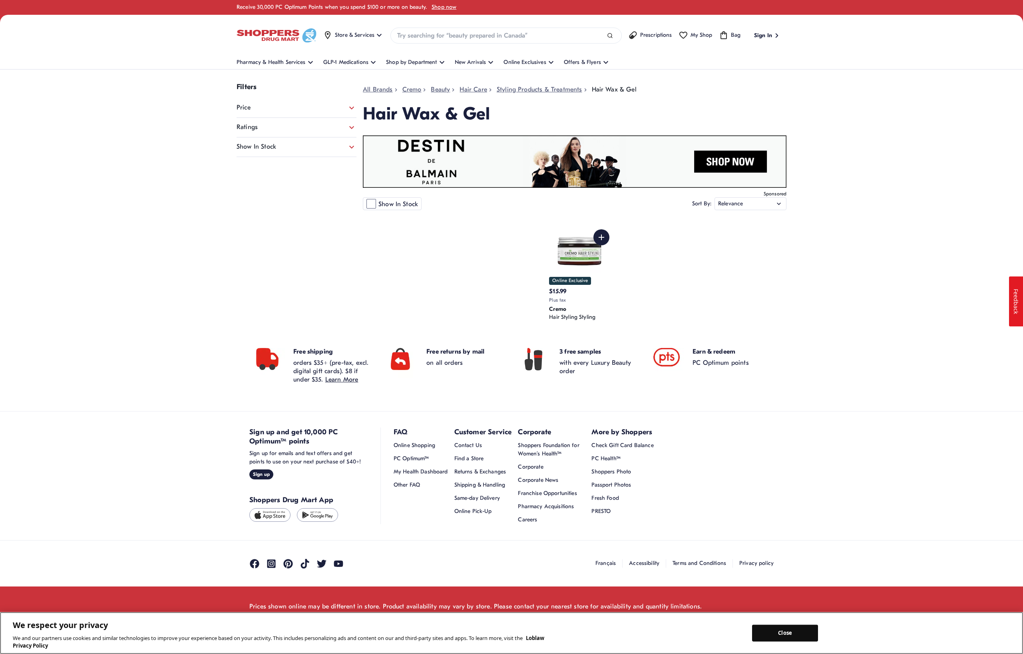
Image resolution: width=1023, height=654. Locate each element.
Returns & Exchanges (480, 471)
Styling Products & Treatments (539, 89)
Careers (527, 519)
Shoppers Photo (611, 471)
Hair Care (473, 89)
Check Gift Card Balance (622, 445)
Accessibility (644, 563)
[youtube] (338, 564)
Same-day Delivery (477, 498)
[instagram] (271, 564)
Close (785, 632)
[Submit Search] (610, 36)
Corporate (530, 466)
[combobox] (505, 36)
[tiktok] (305, 564)
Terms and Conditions (699, 563)
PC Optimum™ (411, 458)
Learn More (341, 379)
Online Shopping (414, 445)
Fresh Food (605, 498)
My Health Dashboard (421, 471)
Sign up (261, 474)
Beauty (440, 89)
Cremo (412, 89)
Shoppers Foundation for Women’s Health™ (548, 449)
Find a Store (469, 458)
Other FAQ (407, 484)
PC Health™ (605, 458)
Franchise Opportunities (547, 493)
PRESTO (601, 511)
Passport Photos (611, 484)
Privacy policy (756, 563)
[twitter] (321, 564)
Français (605, 563)
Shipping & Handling (480, 484)
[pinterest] (288, 564)
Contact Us (468, 445)
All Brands (378, 89)
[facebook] (254, 564)
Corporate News (538, 480)
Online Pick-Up (473, 511)
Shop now (444, 7)
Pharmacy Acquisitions (546, 506)
